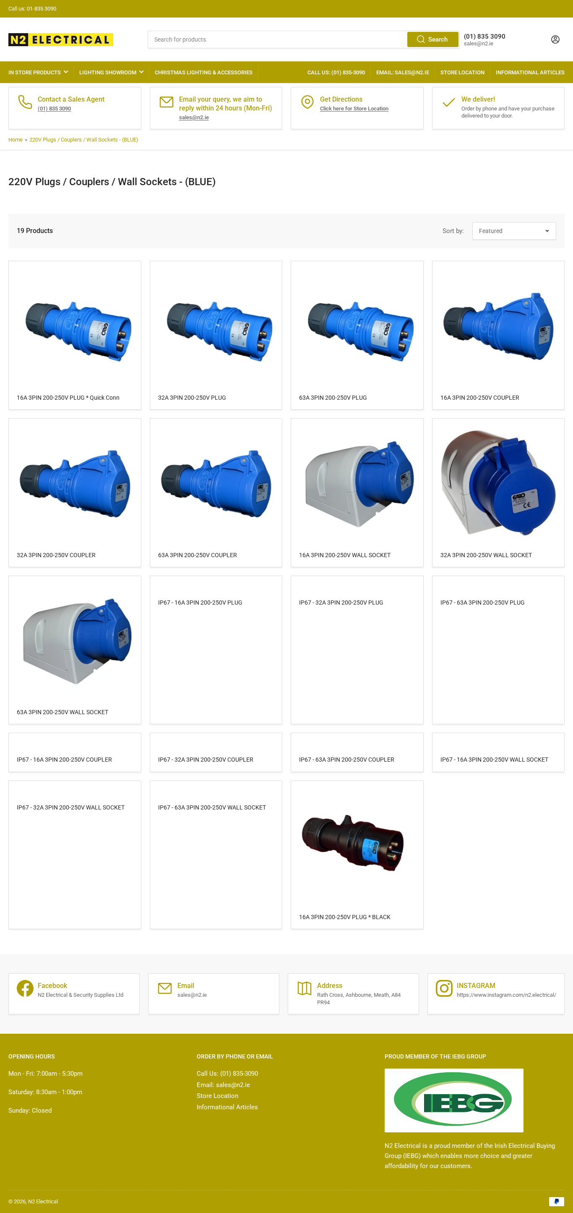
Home (15, 139)
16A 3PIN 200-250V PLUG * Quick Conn (68, 397)
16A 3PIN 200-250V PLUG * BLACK (345, 917)
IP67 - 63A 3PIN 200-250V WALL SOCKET (212, 807)
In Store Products (34, 72)
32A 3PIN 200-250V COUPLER (56, 555)
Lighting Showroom (107, 72)
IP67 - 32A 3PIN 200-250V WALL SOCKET (71, 807)
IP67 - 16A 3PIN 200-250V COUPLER (64, 759)
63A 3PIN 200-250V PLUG (333, 397)
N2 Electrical (43, 1201)
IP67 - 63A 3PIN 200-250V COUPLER (346, 759)
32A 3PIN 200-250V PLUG (192, 397)
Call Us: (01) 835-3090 (336, 72)
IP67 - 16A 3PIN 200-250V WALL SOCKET (494, 759)
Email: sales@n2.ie (402, 72)
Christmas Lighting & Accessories (204, 72)
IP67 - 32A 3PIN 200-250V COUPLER (205, 759)
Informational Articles (530, 72)
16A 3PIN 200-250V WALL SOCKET (345, 555)
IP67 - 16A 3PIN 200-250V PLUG (200, 602)
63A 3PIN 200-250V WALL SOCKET (62, 712)
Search (438, 39)
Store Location (462, 72)
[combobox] (304, 39)
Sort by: (453, 231)
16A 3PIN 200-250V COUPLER (479, 397)
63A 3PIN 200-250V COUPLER (197, 555)
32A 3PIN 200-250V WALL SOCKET (486, 555)
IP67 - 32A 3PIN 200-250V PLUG (341, 602)
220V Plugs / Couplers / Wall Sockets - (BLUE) (83, 139)
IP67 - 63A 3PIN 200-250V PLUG (482, 602)
